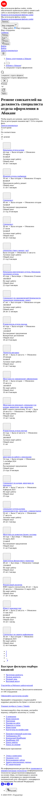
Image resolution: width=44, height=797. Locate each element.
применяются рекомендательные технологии (21, 769)
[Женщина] (7, 145)
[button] (3, 46)
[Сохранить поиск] (3, 90)
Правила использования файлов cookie (17, 19)
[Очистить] (4, 81)
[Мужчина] (7, 172)
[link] (5, 40)
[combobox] (12, 75)
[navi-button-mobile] (3, 54)
